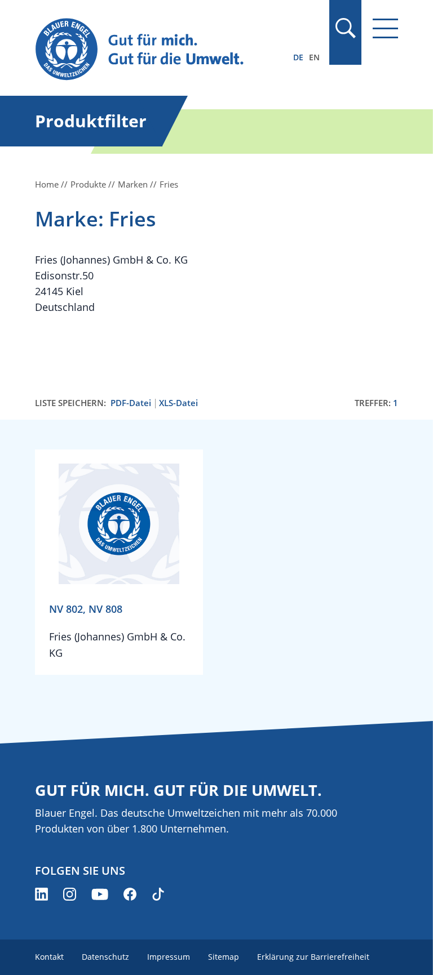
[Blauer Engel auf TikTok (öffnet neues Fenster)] (158, 894)
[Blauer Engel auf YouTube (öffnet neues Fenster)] (99, 894)
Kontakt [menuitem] (49, 956)
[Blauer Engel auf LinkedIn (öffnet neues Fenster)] (41, 894)
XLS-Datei (178, 403)
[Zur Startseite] (162, 50)
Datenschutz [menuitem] (105, 956)
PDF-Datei (131, 403)
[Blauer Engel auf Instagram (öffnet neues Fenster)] (69, 894)
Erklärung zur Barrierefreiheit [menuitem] (313, 956)
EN (314, 57)
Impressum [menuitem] (168, 956)
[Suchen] (345, 28)
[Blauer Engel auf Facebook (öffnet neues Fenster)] (129, 894)
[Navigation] (385, 28)
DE (298, 57)
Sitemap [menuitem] (223, 956)
